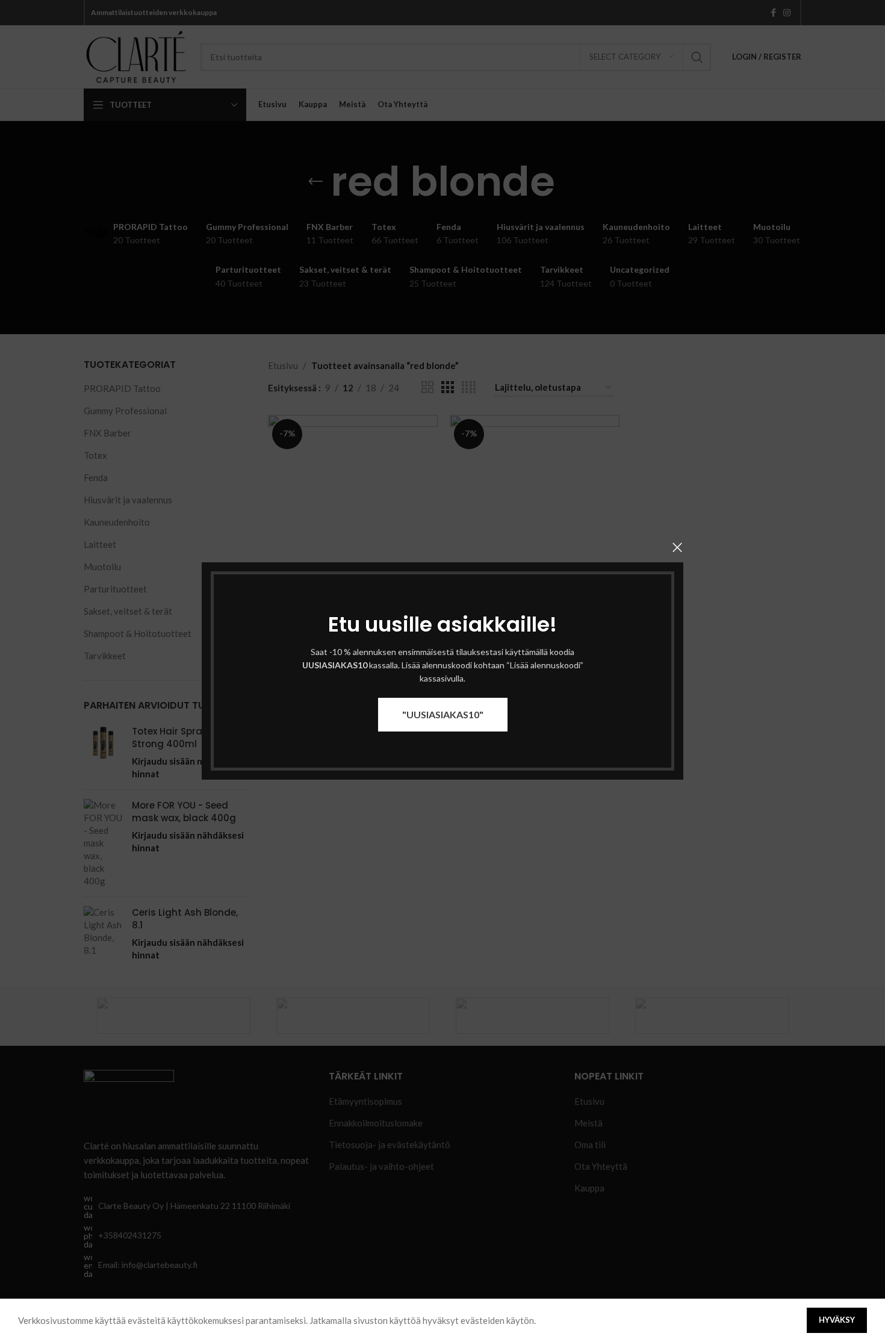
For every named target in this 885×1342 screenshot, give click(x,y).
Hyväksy (837, 1320)
